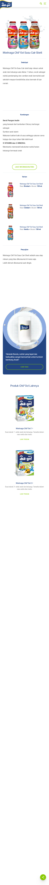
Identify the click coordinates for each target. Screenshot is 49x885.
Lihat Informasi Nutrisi (24, 167)
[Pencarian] (40, 3)
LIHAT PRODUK (24, 439)
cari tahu (24, 367)
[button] (43, 877)
